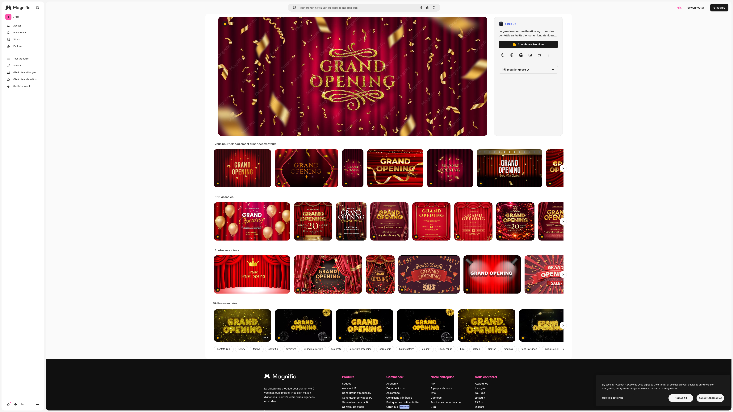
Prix (679, 7)
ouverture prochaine (360, 349)
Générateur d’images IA (356, 393)
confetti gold (223, 349)
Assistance (393, 393)
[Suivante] (563, 168)
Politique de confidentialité (402, 402)
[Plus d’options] (548, 55)
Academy (392, 383)
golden (476, 349)
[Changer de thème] (22, 404)
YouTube (480, 393)
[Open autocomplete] (293, 7)
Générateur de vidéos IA (357, 397)
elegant (426, 349)
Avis (433, 393)
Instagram (481, 388)
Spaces (346, 383)
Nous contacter (486, 377)
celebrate (336, 349)
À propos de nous (441, 388)
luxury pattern (406, 349)
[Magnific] (280, 377)
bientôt (492, 349)
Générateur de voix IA (355, 402)
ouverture (291, 349)
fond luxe (508, 349)
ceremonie (385, 349)
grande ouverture (313, 349)
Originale (243, 24)
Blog (433, 407)
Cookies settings (612, 397)
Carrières (436, 397)
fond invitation (529, 349)
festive (256, 349)
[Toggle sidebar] (37, 8)
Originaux (397, 407)
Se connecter (695, 7)
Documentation (395, 388)
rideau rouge (445, 349)
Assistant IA (349, 388)
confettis (273, 349)
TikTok (479, 402)
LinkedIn (480, 397)
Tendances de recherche (446, 402)
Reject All (681, 398)
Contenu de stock (353, 407)
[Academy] (15, 404)
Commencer (395, 377)
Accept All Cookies (710, 398)
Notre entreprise (442, 377)
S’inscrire (719, 7)
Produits (348, 377)
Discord (479, 407)
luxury (241, 349)
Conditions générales (399, 397)
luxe (462, 349)
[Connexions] (8, 404)
